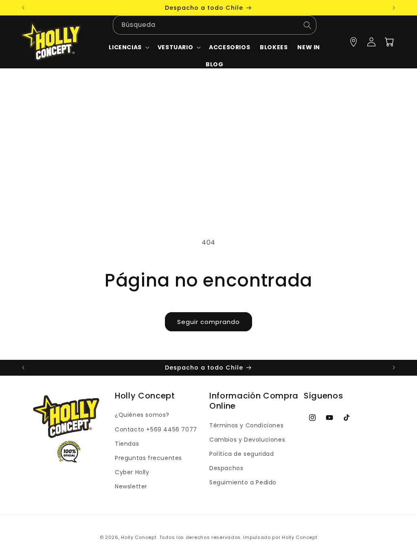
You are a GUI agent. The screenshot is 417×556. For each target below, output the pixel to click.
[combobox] (214, 25)
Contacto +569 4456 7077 (156, 429)
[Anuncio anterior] (23, 7)
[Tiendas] (353, 42)
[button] (178, 47)
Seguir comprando (208, 321)
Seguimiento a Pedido (243, 482)
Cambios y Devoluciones (247, 440)
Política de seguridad (241, 454)
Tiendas (127, 444)
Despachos (226, 468)
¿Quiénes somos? (142, 415)
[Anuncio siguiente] (394, 7)
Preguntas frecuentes (148, 458)
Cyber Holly (132, 472)
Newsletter (131, 486)
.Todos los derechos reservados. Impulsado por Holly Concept (237, 537)
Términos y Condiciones (246, 425)
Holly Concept (138, 537)
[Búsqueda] (307, 25)
